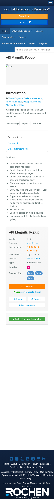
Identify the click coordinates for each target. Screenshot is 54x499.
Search (39, 30)
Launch (23, 22)
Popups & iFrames (32, 101)
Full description (15, 137)
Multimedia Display (15, 104)
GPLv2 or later (33, 258)
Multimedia (37, 98)
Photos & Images (14, 101)
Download (24, 16)
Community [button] (7, 37)
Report (25, 123)
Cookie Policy (46, 471)
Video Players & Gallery (19, 98)
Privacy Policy (31, 471)
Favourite (11, 123)
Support (37, 299)
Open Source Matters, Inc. (29, 483)
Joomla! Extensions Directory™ (27, 9)
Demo (18, 299)
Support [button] (23, 37)
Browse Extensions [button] (21, 30)
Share (36, 123)
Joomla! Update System (30, 291)
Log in (32, 43)
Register (43, 43)
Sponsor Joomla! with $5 (13, 475)
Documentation (28, 305)
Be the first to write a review (28, 319)
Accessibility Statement (12, 471)
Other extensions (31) (18, 148)
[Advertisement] (27, 354)
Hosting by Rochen (27, 497)
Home (5, 30)
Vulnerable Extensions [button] (13, 43)
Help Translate (34, 475)
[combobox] (34, 49)
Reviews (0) (13, 142)
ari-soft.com (32, 243)
